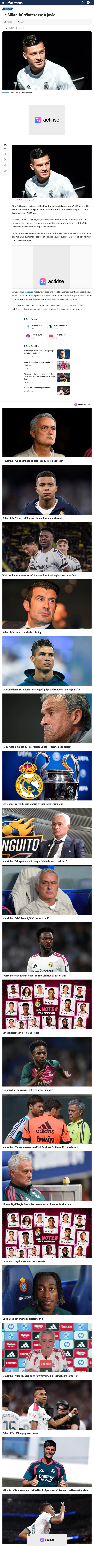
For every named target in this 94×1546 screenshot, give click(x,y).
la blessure (27, 292)
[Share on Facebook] (15, 22)
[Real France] (16, 2)
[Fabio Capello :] (63, 354)
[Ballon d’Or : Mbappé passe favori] (63, 390)
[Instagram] (35, 336)
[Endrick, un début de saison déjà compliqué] (63, 365)
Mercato (7, 9)
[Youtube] (58, 336)
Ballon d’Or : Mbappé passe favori (37, 388)
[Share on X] (18, 22)
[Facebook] (35, 326)
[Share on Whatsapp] (5, 165)
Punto (4, 28)
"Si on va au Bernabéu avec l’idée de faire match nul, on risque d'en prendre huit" (39, 376)
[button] (4, 2)
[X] (58, 326)
